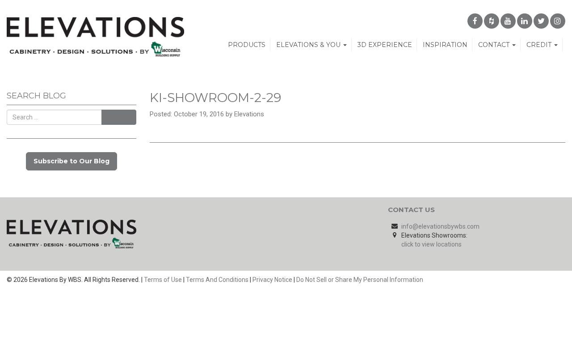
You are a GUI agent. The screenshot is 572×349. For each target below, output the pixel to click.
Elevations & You (309, 45)
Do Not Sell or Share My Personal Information (359, 279)
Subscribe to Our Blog (71, 161)
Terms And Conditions (217, 279)
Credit (539, 45)
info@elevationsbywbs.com (440, 226)
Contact (494, 45)
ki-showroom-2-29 (215, 97)
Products (246, 45)
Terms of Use (163, 279)
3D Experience (385, 45)
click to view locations (431, 244)
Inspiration (445, 45)
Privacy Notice (272, 279)
